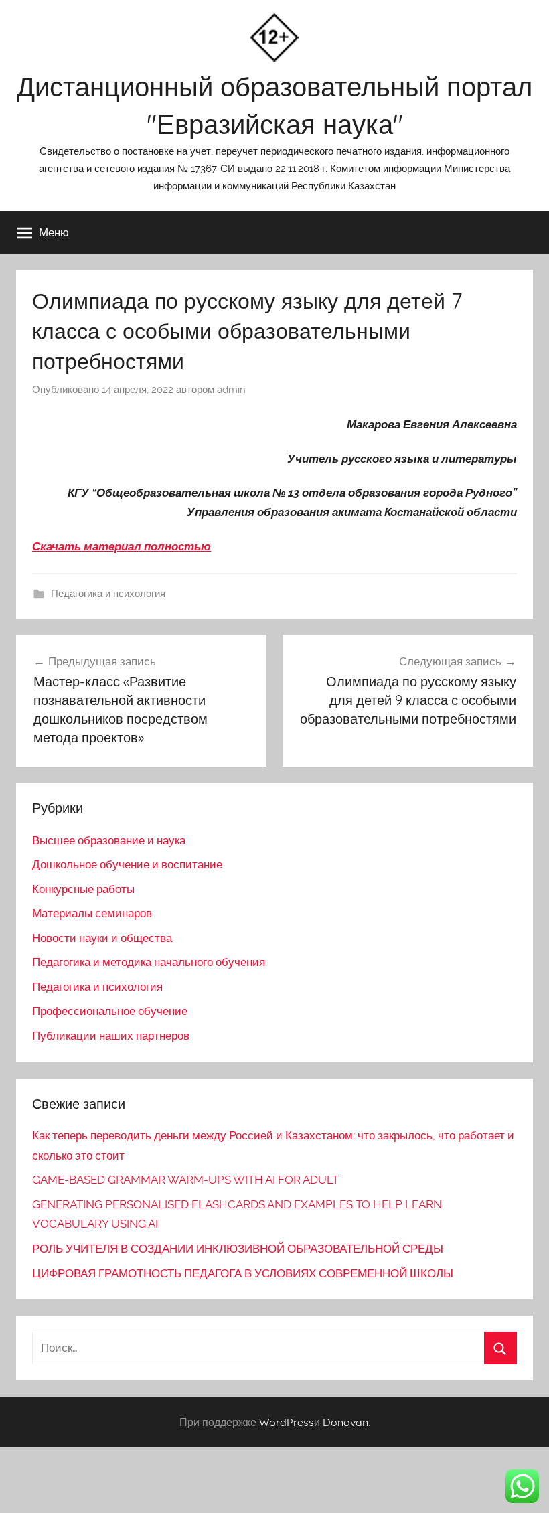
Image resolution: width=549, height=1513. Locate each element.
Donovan (345, 1422)
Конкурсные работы (83, 889)
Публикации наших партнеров (110, 1035)
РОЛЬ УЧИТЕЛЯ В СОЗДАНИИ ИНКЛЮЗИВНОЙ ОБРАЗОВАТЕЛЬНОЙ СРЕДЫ (237, 1248)
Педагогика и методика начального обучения (148, 962)
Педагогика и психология (108, 594)
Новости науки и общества (102, 938)
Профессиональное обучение (109, 1011)
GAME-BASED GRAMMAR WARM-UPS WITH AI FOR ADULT (185, 1179)
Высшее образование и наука (108, 840)
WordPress (286, 1422)
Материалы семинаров (92, 913)
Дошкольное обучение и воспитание (127, 864)
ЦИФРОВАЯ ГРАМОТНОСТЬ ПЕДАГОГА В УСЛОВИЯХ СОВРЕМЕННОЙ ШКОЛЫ (242, 1273)
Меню (54, 232)
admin (231, 390)
